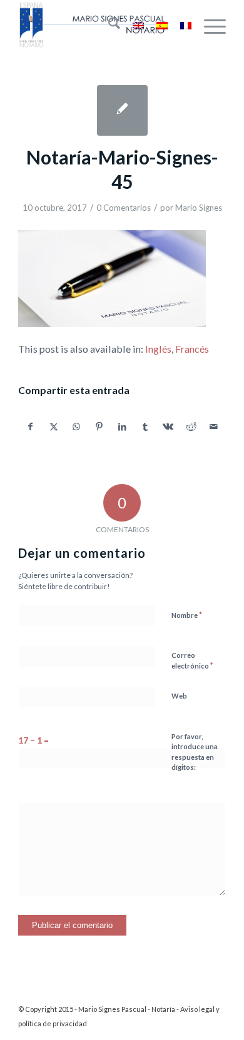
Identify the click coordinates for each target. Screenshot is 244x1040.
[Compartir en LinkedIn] (122, 426)
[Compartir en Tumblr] (145, 426)
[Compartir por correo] (214, 426)
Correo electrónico (192, 661)
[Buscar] (108, 25)
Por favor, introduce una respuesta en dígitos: (194, 752)
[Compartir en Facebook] (30, 426)
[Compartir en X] (54, 426)
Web (179, 696)
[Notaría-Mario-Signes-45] (122, 110)
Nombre (186, 615)
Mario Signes (198, 208)
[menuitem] (108, 25)
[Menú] (208, 25)
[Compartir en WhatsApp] (76, 426)
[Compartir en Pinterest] (99, 426)
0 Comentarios (123, 208)
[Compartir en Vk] (168, 426)
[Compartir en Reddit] (191, 426)
